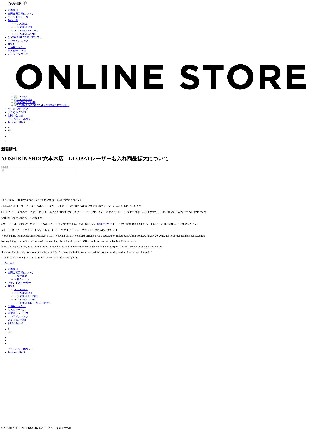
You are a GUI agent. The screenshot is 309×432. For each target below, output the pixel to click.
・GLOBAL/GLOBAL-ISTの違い (32, 303)
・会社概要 (20, 276)
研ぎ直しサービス (18, 108)
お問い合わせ (15, 115)
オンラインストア (18, 40)
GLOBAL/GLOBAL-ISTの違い (25, 37)
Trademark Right (16, 122)
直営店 (11, 44)
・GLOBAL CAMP (24, 34)
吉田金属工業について (20, 13)
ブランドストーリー (19, 17)
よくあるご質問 (17, 112)
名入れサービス (17, 50)
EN (9, 130)
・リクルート (22, 279)
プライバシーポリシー (20, 119)
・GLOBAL (21, 23)
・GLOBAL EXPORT (26, 30)
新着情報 (13, 10)
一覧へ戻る (8, 263)
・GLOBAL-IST (23, 27)
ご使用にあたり (17, 47)
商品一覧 (13, 20)
